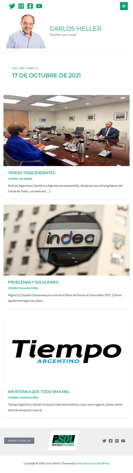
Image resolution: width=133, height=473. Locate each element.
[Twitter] (12, 6)
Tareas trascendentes (31, 173)
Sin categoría (26, 178)
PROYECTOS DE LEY (19, 440)
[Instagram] (21, 6)
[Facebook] (30, 6)
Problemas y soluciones (33, 282)
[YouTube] (39, 6)
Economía (25, 288)
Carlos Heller (75, 28)
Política (34, 288)
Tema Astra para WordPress (93, 463)
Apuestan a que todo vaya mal (39, 392)
